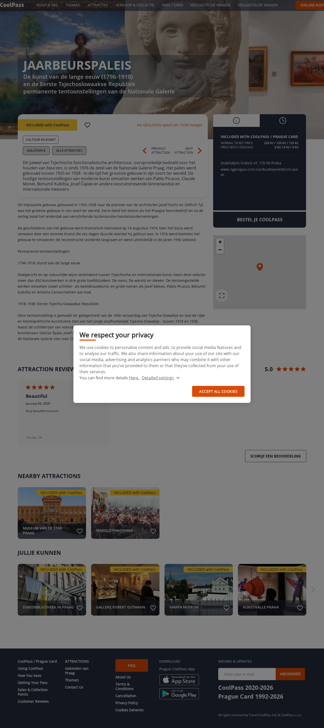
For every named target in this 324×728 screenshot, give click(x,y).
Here (134, 378)
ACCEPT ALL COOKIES (218, 391)
